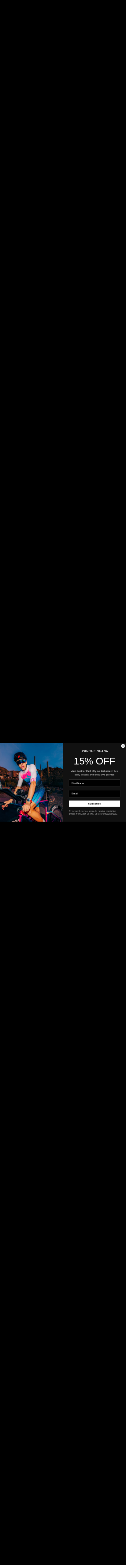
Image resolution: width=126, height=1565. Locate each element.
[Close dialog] (123, 746)
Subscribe (94, 803)
